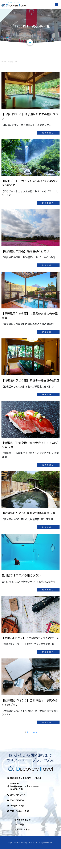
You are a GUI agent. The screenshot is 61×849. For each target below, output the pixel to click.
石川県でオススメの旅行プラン (21, 575)
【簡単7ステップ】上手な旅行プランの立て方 (30, 638)
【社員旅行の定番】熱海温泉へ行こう (25, 251)
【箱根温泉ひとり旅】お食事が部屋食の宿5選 (30, 380)
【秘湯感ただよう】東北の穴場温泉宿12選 (28, 513)
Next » (34, 732)
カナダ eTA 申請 (22, 829)
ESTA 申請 (19, 825)
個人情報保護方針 (22, 820)
